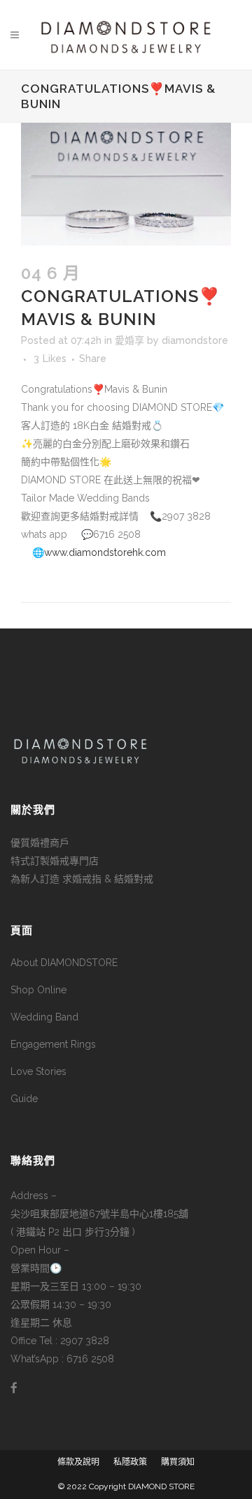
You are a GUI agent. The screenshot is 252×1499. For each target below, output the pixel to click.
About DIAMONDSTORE (64, 962)
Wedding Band (44, 1017)
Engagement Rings (53, 1044)
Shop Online (38, 989)
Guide (24, 1098)
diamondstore (195, 340)
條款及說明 (78, 1462)
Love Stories (38, 1071)
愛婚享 (129, 340)
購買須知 (178, 1462)
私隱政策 (130, 1462)
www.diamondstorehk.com (105, 552)
